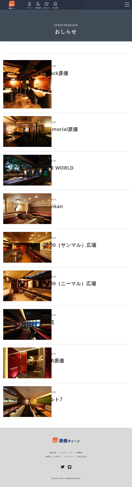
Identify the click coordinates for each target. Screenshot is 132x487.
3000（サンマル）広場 (70, 245)
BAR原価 (54, 360)
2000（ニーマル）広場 (70, 283)
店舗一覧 (53, 453)
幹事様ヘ (80, 453)
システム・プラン (66, 453)
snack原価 (56, 73)
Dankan (53, 206)
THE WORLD (59, 167)
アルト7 (53, 399)
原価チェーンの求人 (53, 457)
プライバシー (69, 457)
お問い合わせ (82, 457)
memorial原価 (61, 129)
